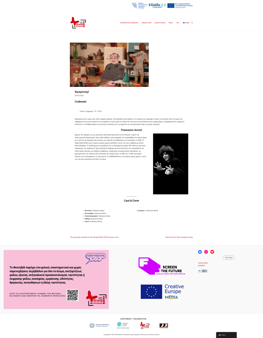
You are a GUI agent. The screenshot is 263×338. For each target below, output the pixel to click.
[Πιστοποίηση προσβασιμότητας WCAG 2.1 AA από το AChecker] (202, 271)
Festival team (203, 263)
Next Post (179, 237)
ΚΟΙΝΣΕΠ (201, 266)
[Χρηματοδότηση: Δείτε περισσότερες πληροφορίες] (162, 5)
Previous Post (94, 237)
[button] (192, 23)
